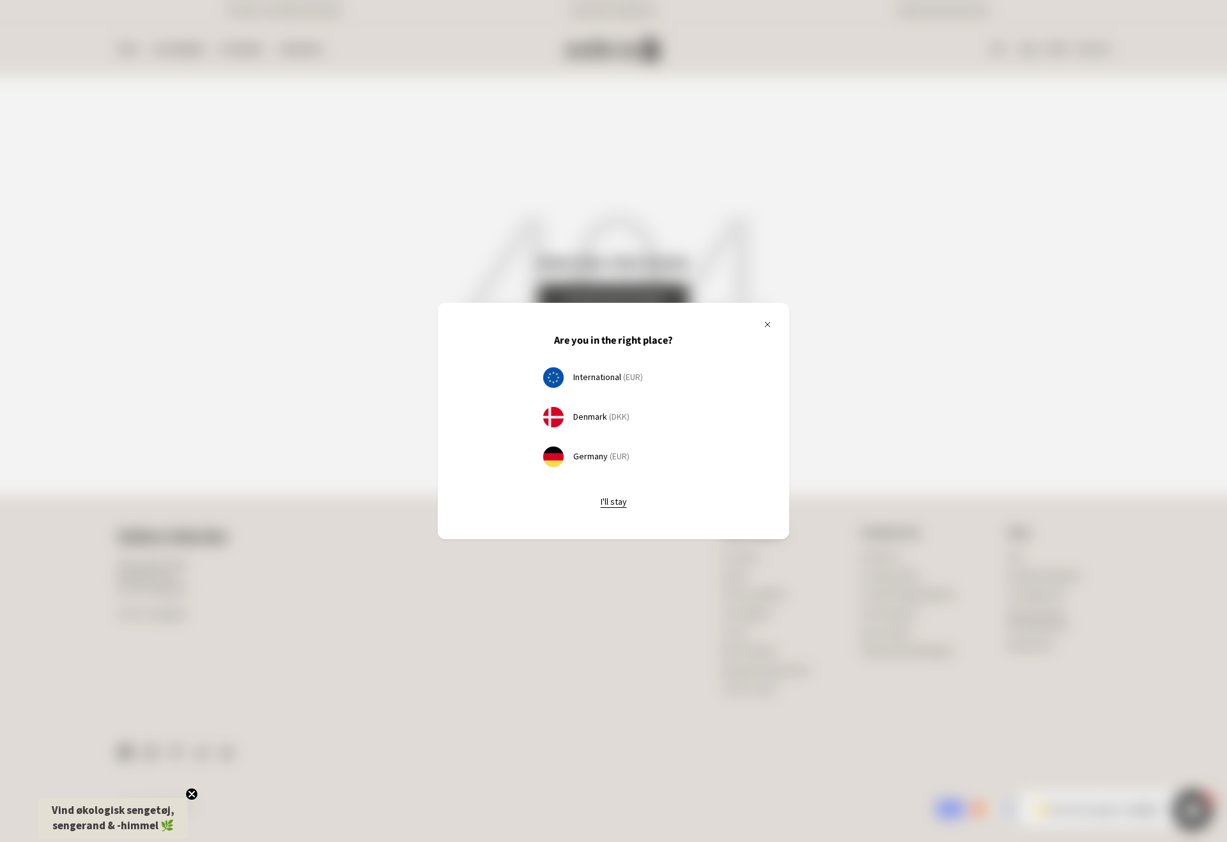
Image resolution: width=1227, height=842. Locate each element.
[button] (113, 818)
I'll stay (614, 501)
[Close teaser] (191, 794)
